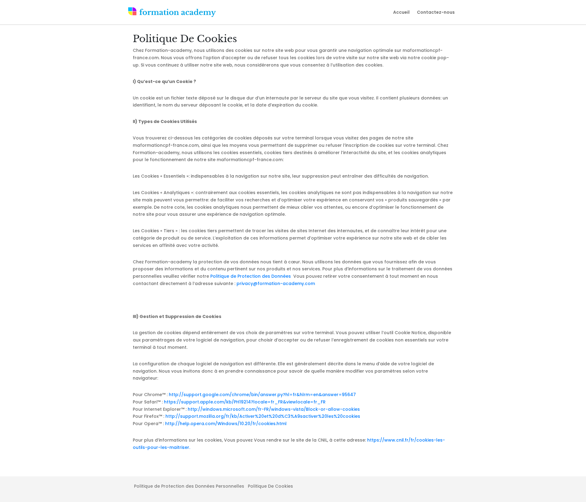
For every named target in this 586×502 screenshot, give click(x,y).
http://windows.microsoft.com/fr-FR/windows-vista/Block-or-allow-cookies (274, 409)
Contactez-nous (436, 12)
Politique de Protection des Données (251, 276)
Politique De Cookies (270, 486)
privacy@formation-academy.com (276, 283)
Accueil (401, 12)
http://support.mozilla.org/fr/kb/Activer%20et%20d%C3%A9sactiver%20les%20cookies (262, 416)
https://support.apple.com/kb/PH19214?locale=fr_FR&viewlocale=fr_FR (245, 402)
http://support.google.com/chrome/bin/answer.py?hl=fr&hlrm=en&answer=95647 (262, 395)
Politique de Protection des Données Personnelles (189, 486)
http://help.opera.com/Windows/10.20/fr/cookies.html (226, 424)
